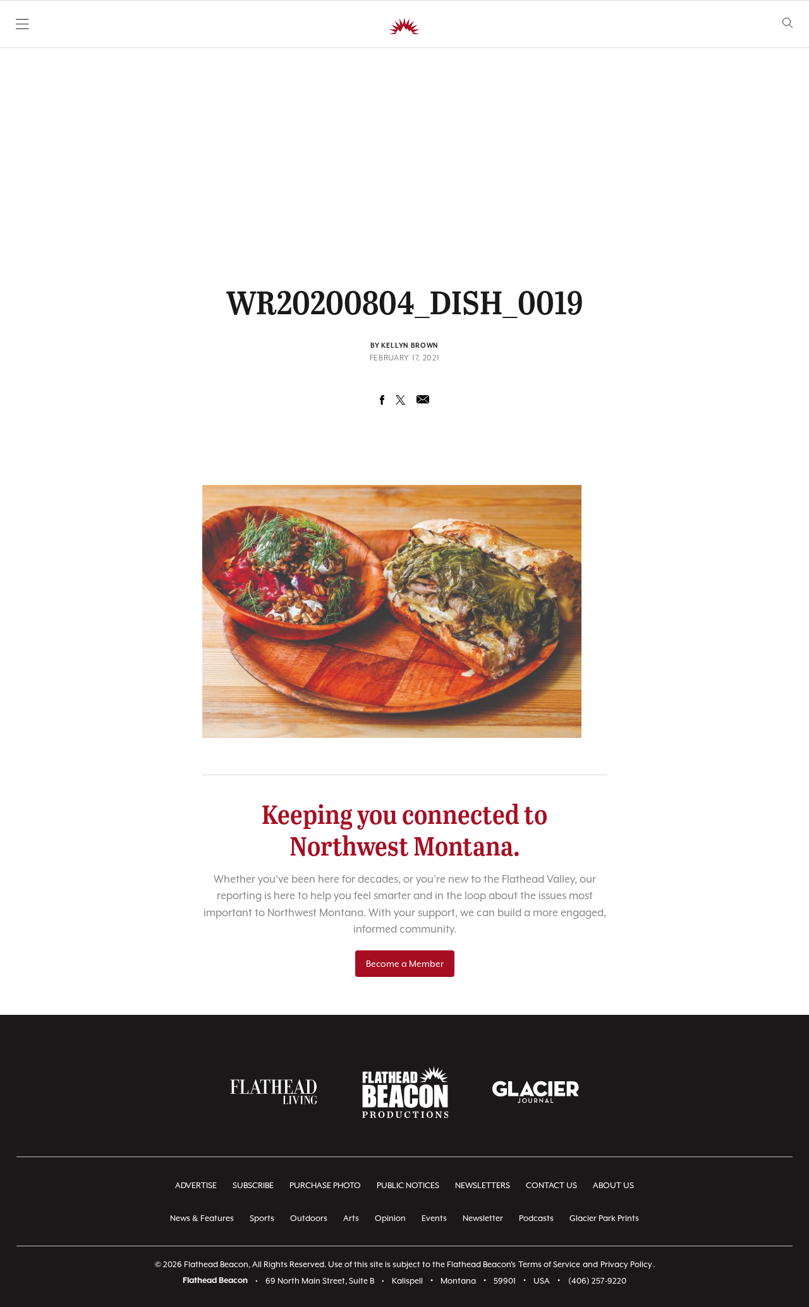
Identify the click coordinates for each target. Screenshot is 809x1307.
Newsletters (482, 1185)
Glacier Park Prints (604, 1218)
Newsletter (483, 1218)
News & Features (202, 1218)
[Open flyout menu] (22, 24)
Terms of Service (549, 1264)
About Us (613, 1185)
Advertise (196, 1185)
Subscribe (253, 1185)
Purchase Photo (325, 1185)
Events (434, 1218)
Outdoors (308, 1218)
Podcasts (536, 1218)
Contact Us (551, 1185)
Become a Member (405, 964)
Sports (262, 1218)
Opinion (390, 1218)
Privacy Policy (626, 1264)
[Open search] (788, 23)
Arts (351, 1218)
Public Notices (408, 1185)
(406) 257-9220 (597, 1281)
